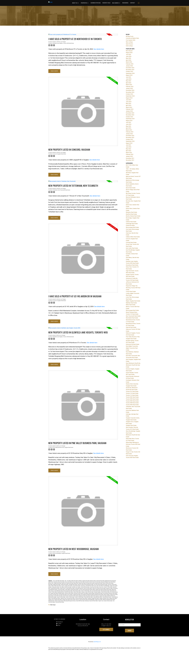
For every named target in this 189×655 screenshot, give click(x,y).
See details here (99, 49)
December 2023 (130, 113)
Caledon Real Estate (64, 584)
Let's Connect (106, 629)
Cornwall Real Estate (76, 585)
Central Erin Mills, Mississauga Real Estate (85, 584)
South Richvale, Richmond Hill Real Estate (70, 595)
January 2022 (129, 156)
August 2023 (129, 120)
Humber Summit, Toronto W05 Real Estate (67, 588)
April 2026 (128, 60)
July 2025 (128, 77)
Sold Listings (129, 46)
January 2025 (129, 88)
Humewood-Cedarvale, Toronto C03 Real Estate (83, 588)
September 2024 (130, 96)
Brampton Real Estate (90, 583)
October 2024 (129, 94)
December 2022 (130, 135)
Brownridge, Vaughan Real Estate (54, 584)
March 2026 (129, 62)
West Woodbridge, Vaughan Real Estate (61, 553)
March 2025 (129, 84)
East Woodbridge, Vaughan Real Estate (110, 585)
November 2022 (130, 137)
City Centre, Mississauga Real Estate (100, 584)
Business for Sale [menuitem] (96, 3)
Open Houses (129, 44)
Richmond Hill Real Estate (78, 593)
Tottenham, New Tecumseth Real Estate (61, 190)
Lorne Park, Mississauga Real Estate (85, 589)
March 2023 (129, 130)
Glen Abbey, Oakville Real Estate (66, 587)
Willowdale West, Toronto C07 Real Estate (55, 600)
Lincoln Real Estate (61, 589)
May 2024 (128, 103)
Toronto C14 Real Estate (79, 597)
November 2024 (130, 92)
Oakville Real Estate (77, 592)
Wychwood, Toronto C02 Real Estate (91, 600)
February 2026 (129, 64)
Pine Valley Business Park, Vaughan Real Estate (63, 447)
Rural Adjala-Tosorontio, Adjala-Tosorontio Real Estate (93, 593)
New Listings (129, 42)
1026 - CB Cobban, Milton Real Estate (71, 580)
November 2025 (130, 69)
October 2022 (129, 139)
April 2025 (128, 83)
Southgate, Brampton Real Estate (84, 595)
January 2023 (129, 133)
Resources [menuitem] (125, 3)
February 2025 (129, 86)
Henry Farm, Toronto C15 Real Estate (106, 587)
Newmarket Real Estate (105, 590)
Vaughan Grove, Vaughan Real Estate (55, 599)
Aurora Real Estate (130, 187)
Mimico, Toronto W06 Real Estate (57, 590)
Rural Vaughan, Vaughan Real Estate (74, 594)
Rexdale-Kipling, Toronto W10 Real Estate (65, 593)
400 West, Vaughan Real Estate (84, 580)
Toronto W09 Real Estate (55, 598)
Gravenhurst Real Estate (94, 587)
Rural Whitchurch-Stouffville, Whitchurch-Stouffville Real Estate (92, 594)
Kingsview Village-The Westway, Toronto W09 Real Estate (133, 287)
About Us (74, 3)
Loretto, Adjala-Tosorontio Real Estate (71, 589)
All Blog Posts (129, 36)
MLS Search (115, 3)
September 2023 (130, 118)
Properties (84, 3)
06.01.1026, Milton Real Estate (58, 580)
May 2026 (128, 58)
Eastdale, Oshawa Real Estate (53, 587)
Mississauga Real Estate (68, 590)
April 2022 (128, 150)
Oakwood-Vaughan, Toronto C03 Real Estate (102, 592)
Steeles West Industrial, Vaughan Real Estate (99, 595)
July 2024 (128, 99)
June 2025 (128, 79)
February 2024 (129, 109)
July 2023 (128, 122)
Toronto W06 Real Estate (106, 597)
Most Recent (129, 50)
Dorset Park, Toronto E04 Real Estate (87, 585)
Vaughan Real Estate (66, 599)
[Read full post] (83, 35)
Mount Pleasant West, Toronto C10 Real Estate (81, 590)
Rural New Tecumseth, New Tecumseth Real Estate (57, 594)
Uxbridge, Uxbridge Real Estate (93, 598)
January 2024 (129, 111)
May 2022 (128, 149)
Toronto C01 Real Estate (61, 597)
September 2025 (130, 73)
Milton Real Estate (130, 304)
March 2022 (129, 152)
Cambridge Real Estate (73, 584)
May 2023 (128, 126)
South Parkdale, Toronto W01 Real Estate (55, 595)
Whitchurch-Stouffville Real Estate (109, 599)
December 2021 (130, 158)
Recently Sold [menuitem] (106, 3)
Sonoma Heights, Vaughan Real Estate (111, 594)
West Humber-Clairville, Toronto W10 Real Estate (79, 599)
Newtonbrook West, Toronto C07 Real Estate (65, 592)
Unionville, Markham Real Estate (81, 598)
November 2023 (130, 115)
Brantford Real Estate (98, 583)
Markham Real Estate (107, 589)
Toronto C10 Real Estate (70, 597)
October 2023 (129, 116)
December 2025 (130, 67)
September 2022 (130, 141)
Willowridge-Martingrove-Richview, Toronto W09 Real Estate (74, 600)
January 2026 (129, 66)
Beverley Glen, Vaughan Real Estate (54, 583)
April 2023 (128, 128)
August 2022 (129, 143)
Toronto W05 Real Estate (97, 597)
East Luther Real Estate (98, 585)
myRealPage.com (97, 641)
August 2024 (129, 98)
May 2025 (128, 81)
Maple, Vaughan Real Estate (98, 589)
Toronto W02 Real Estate (88, 597)
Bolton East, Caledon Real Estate (68, 583)
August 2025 (129, 75)
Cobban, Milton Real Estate (56, 585)
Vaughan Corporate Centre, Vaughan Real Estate (108, 598)
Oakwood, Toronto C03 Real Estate (87, 592)
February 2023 (129, 132)
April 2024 (128, 105)
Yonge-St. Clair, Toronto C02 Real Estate (105, 600)
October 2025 (129, 71)
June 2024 (128, 101)
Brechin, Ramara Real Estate (108, 583)
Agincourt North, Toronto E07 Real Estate (97, 580)
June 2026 (128, 56)
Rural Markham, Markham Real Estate (110, 593)
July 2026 (128, 54)
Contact (132, 3)
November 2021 (130, 160)
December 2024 (130, 90)
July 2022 (128, 145)
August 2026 (129, 52)
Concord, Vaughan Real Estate (59, 153)
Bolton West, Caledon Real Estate (80, 583)
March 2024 (129, 107)
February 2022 (129, 154)
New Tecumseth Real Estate (95, 590)
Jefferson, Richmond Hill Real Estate (99, 588)
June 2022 (128, 147)
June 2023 (128, 124)
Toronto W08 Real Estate (132, 402)
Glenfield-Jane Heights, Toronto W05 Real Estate (63, 43)
